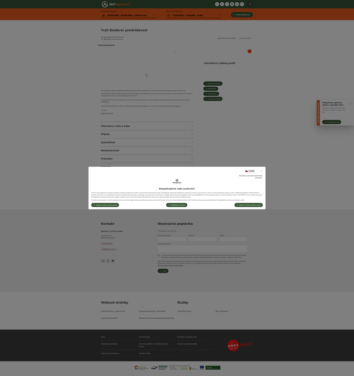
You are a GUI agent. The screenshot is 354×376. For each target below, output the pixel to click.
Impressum (258, 177)
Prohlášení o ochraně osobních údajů (250, 175)
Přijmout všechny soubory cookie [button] (250, 205)
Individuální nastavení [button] (178, 205)
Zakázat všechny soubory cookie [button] (106, 205)
